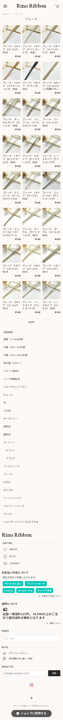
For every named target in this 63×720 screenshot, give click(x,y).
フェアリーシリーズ (14, 506)
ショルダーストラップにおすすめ (21, 522)
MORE (32, 322)
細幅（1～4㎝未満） (14, 339)
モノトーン (9, 442)
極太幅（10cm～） (13, 363)
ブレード (8, 474)
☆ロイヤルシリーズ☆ (15, 387)
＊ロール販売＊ (12, 371)
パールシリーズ (12, 466)
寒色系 (7, 426)
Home (5, 14)
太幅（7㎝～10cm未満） (16, 355)
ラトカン (8, 514)
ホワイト (9, 450)
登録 (54, 673)
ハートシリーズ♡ (13, 498)
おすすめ (8, 490)
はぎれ (7, 482)
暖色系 (7, 434)
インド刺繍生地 (12, 379)
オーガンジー (11, 418)
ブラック (9, 458)
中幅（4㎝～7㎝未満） (15, 347)
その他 (7, 410)
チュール (8, 395)
